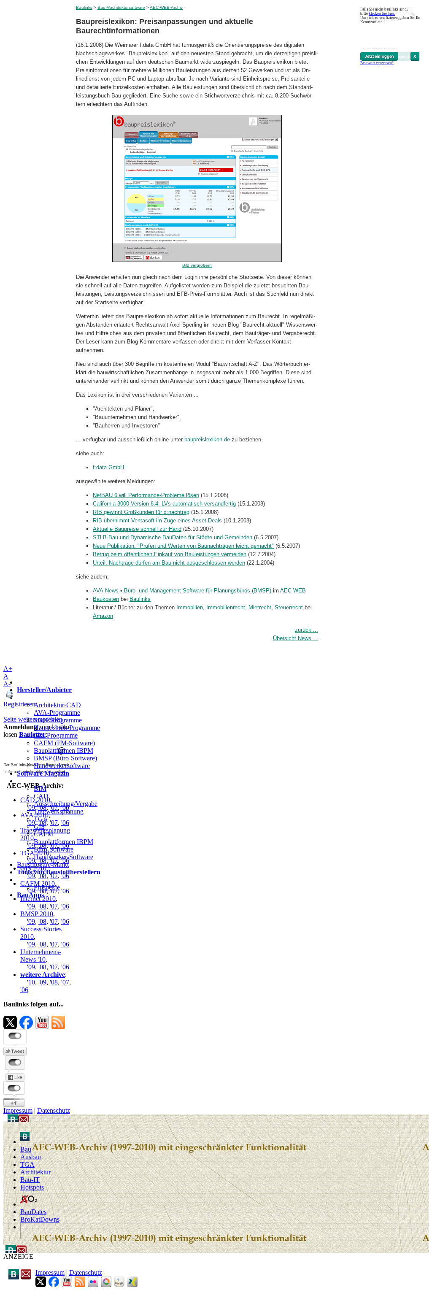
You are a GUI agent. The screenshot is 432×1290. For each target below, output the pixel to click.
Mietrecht (259, 607)
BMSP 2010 (36, 913)
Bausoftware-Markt (43, 864)
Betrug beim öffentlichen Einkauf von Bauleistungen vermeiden (169, 554)
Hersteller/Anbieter (44, 689)
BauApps (30, 894)
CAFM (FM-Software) (64, 742)
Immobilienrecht (225, 607)
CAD (41, 796)
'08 (42, 921)
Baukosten (106, 599)
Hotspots (32, 1187)
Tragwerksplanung (59, 811)
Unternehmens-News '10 (40, 955)
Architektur (35, 1172)
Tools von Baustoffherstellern (58, 872)
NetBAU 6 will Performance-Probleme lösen (146, 495)
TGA (41, 818)
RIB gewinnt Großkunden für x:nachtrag (141, 512)
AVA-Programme (57, 712)
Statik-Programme (58, 720)
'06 (65, 921)
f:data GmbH (108, 467)
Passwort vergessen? (377, 63)
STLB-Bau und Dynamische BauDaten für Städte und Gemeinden (172, 537)
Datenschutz (53, 1110)
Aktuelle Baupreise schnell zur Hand (137, 529)
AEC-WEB (293, 590)
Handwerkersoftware (62, 765)
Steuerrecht (289, 607)
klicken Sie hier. (382, 13)
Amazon (103, 616)
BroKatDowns (39, 1219)
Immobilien (189, 607)
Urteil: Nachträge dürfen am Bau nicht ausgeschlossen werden (169, 563)
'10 (31, 982)
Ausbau (30, 1156)
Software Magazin (43, 773)
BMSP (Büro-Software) (65, 758)
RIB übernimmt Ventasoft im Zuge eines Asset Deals (157, 520)
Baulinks (84, 7)
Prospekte (47, 887)
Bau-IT (30, 1179)
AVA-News (106, 590)
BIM (40, 788)
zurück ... (306, 630)
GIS (39, 826)
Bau (25, 1149)
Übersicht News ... (295, 638)
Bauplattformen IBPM (63, 750)
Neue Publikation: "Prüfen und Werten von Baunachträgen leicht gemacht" (183, 546)
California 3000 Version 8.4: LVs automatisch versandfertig (164, 503)
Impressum (17, 1110)
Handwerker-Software (63, 856)
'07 (54, 921)
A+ (7, 668)
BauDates (33, 1211)
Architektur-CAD (57, 705)
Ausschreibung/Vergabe (65, 803)
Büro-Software (53, 849)
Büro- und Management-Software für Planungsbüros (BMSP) (197, 590)
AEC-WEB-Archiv (166, 7)
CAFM (43, 834)
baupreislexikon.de (207, 439)
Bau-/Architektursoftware (121, 7)
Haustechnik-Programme (67, 727)
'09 (31, 921)
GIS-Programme (56, 735)
